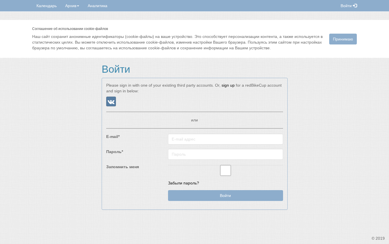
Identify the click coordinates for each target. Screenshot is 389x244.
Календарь (46, 5)
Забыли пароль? (183, 183)
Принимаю (343, 39)
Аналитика (97, 5)
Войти (347, 5)
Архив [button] (70, 5)
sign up (228, 85)
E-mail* (113, 136)
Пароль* (114, 151)
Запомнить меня (122, 166)
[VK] (111, 101)
